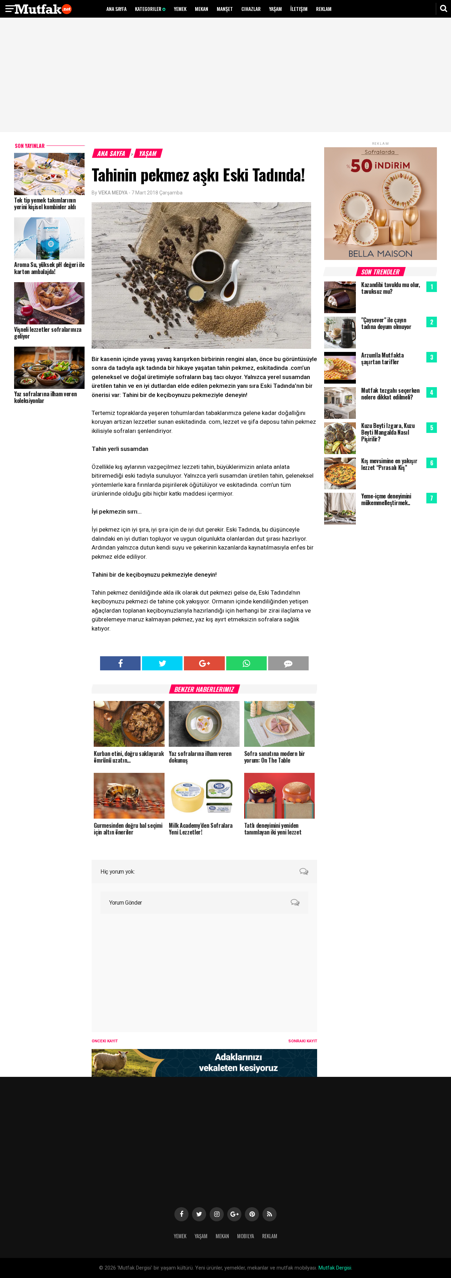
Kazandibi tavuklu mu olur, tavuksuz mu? (390, 288)
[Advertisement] (225, 75)
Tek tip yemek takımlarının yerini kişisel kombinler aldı (45, 203)
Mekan (201, 8)
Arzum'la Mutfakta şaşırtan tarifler (382, 358)
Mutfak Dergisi (335, 1268)
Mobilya (245, 1236)
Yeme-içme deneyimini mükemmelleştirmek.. (386, 499)
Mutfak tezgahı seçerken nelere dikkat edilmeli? (390, 393)
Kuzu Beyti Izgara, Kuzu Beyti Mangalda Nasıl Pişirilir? (388, 432)
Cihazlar (251, 8)
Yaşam (275, 8)
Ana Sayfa (116, 8)
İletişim (299, 8)
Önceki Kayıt (105, 1041)
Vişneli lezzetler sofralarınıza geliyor (47, 332)
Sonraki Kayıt (302, 1041)
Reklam (324, 8)
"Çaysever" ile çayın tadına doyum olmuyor (386, 323)
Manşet (225, 8)
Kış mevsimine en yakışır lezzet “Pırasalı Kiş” (389, 464)
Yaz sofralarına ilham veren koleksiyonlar (45, 397)
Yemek (180, 8)
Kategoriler (148, 8)
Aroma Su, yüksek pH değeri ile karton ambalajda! (49, 267)
